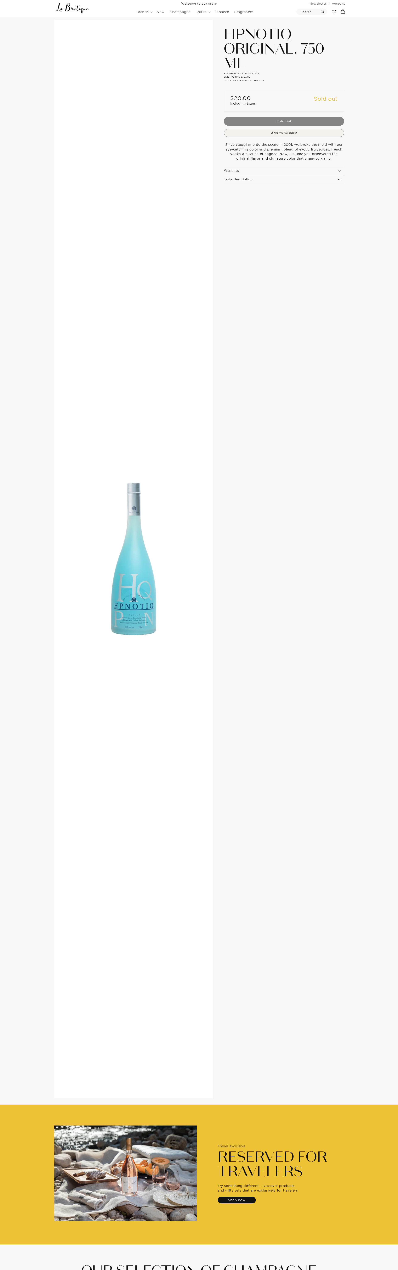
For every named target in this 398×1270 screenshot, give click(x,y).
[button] (144, 12)
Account (338, 3)
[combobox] (311, 12)
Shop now (236, 1200)
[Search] (322, 12)
